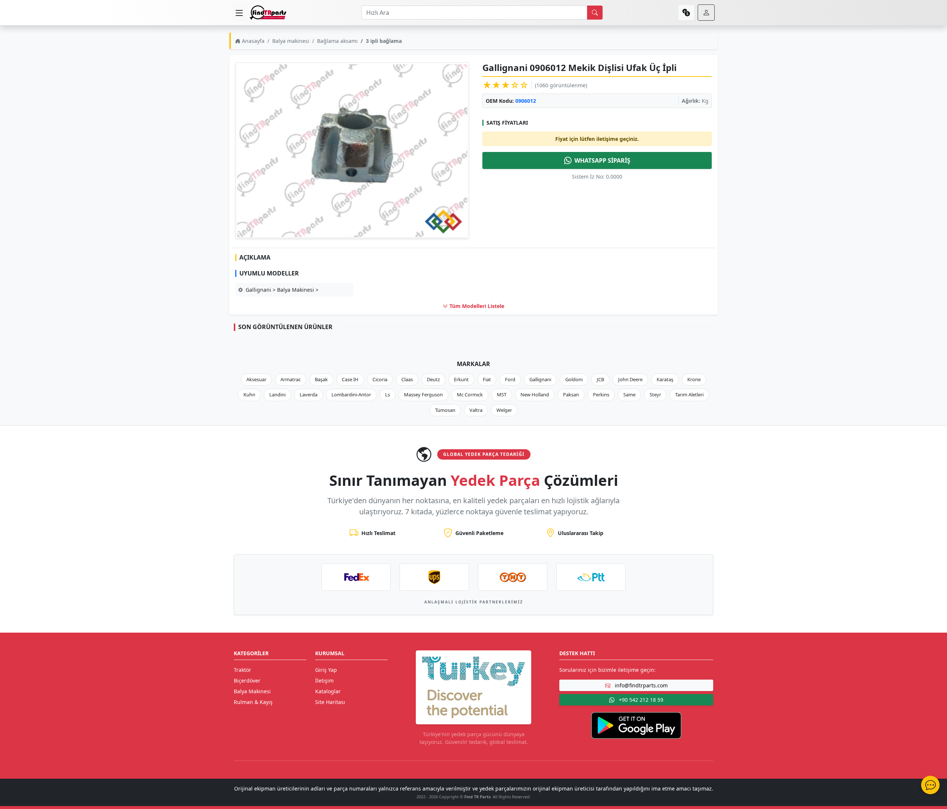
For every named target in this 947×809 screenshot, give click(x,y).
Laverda (308, 394)
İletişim (324, 680)
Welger (504, 410)
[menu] (239, 12)
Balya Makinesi (252, 691)
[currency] (686, 12)
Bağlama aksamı (337, 40)
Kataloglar (328, 691)
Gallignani (540, 379)
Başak (321, 379)
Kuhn (249, 394)
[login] (706, 12)
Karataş (665, 379)
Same (629, 394)
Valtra (475, 410)
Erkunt (461, 379)
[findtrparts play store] (636, 725)
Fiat (487, 379)
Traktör (242, 669)
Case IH (350, 379)
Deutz (433, 379)
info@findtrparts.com (640, 685)
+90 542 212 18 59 (640, 699)
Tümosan (445, 410)
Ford (510, 379)
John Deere (630, 379)
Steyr (655, 394)
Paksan (571, 394)
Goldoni (574, 379)
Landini (277, 394)
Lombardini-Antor (351, 394)
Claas (407, 379)
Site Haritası (330, 701)
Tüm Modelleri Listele (476, 305)
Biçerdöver (247, 680)
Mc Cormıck (470, 394)
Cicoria (380, 379)
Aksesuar (256, 379)
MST (501, 394)
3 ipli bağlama (384, 40)
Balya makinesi (290, 40)
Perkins (601, 394)
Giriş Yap (326, 669)
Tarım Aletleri (689, 394)
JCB (600, 379)
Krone (694, 379)
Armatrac (290, 379)
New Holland (534, 394)
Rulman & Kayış (253, 701)
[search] (595, 13)
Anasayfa (252, 40)
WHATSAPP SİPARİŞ (602, 160)
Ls (387, 394)
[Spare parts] (267, 12)
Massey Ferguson (423, 394)
